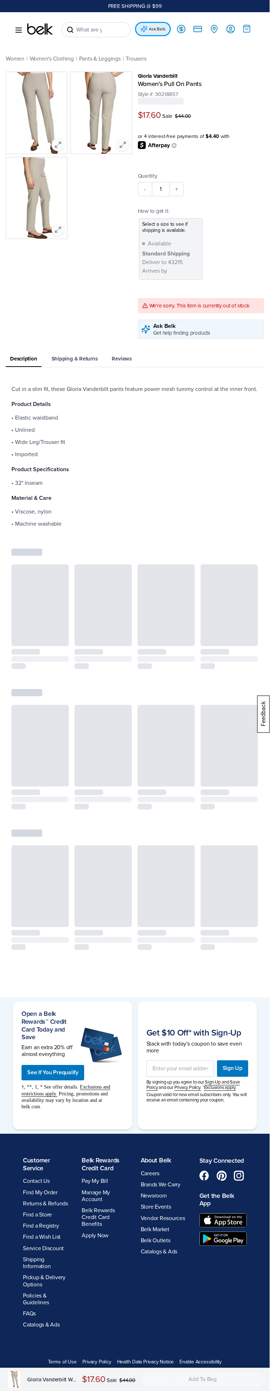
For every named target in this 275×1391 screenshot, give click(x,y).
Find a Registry (41, 1225)
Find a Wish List (42, 1237)
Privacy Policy (96, 1362)
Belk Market (155, 1229)
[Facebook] (204, 1176)
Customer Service (36, 1164)
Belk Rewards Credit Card (101, 1164)
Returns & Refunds (45, 1203)
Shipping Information (36, 1263)
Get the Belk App (216, 1200)
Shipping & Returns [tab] (75, 358)
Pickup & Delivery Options (44, 1281)
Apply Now (95, 1235)
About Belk (156, 1160)
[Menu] (18, 30)
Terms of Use (62, 1362)
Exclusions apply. (220, 1087)
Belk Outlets (155, 1240)
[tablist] (135, 359)
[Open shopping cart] (246, 28)
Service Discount (43, 1248)
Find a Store (37, 1214)
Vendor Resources (163, 1218)
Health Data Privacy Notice (145, 1362)
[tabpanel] (135, 456)
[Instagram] (239, 1176)
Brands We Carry (160, 1184)
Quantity (147, 176)
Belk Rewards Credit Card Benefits (98, 1217)
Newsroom (154, 1195)
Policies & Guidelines (36, 1299)
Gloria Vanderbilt (158, 76)
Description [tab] (23, 358)
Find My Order (40, 1192)
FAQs (29, 1313)
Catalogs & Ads (41, 1324)
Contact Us (36, 1181)
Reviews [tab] (121, 358)
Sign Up (232, 1068)
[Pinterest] (222, 1176)
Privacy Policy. (187, 1087)
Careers (150, 1173)
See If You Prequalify (52, 1072)
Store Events (156, 1206)
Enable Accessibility (200, 1362)
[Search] (70, 29)
